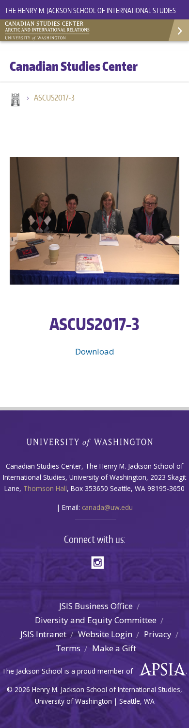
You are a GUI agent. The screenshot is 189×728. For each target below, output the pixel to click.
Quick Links (178, 30)
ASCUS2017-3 (54, 97)
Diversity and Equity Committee (96, 620)
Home (14, 100)
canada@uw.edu (107, 507)
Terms (68, 648)
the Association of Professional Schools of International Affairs (160, 670)
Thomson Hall (45, 488)
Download (94, 351)
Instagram (101, 562)
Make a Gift (114, 648)
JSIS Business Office (96, 605)
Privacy (158, 634)
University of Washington (95, 442)
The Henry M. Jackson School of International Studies (90, 10)
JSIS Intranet (43, 634)
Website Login (105, 634)
